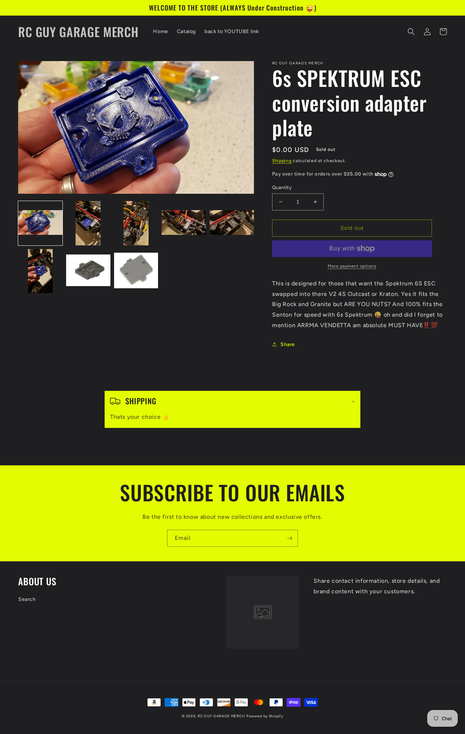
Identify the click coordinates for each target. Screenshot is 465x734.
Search (27, 599)
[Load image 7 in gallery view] (88, 271)
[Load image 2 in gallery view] (88, 223)
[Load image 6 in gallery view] (40, 271)
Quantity (282, 187)
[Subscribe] (290, 538)
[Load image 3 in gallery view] (136, 223)
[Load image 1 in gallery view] (40, 223)
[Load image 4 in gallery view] (184, 223)
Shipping (282, 160)
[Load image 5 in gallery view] (232, 223)
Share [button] (287, 344)
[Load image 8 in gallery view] (136, 271)
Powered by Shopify (264, 716)
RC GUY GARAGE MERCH (221, 716)
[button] (411, 32)
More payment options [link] (352, 266)
